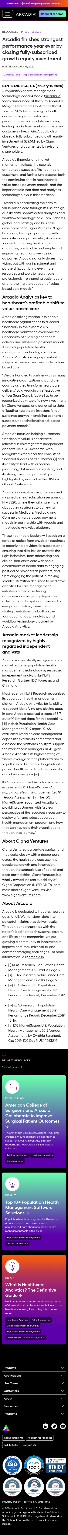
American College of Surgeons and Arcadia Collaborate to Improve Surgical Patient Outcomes (32, 1113)
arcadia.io (36, 957)
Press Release (31, 31)
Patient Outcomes (41, 1320)
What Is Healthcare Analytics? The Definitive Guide (30, 1290)
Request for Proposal (40, 1437)
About (8, 1398)
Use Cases (11, 1383)
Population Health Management (40, 74)
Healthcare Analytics (42, 1155)
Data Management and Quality (23, 1325)
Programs (10, 1413)
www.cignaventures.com (21, 895)
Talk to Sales (11, 1444)
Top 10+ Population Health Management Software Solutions (32, 1208)
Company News (12, 74)
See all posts (10, 1067)
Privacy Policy (11, 1501)
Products (10, 1367)
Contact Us (29, 1444)
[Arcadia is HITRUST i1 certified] (56, 1465)
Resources (10, 31)
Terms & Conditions (37, 1501)
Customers (11, 1390)
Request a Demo (13, 1437)
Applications (12, 1375)
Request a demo (52, 14)
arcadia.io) (53, 96)
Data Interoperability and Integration (25, 1337)
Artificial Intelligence (17, 1155)
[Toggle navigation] (7, 14)
